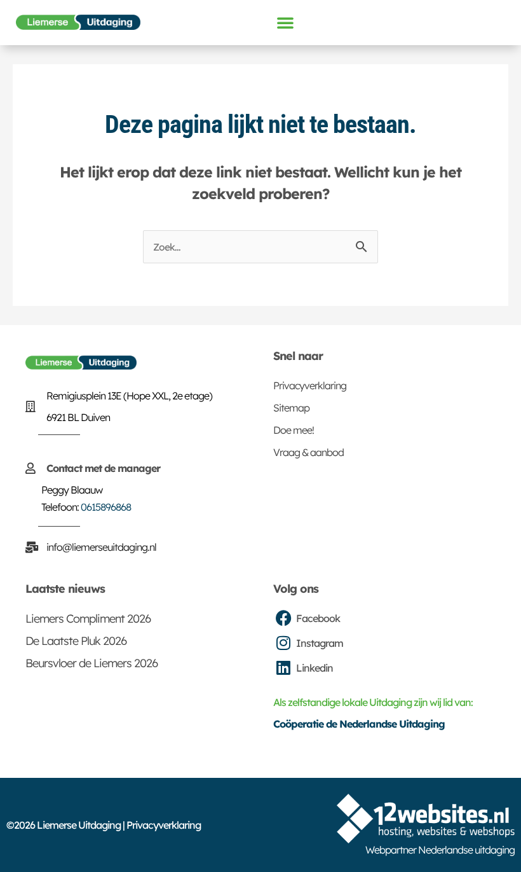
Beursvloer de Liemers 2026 (91, 663)
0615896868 (106, 507)
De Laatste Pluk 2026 (75, 640)
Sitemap (291, 407)
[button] (285, 22)
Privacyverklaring (309, 385)
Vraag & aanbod (308, 452)
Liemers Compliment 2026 (88, 618)
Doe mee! (293, 430)
